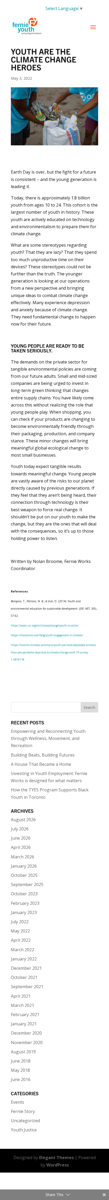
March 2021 (22, 1005)
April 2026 (21, 847)
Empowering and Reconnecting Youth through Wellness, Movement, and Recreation (48, 738)
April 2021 (21, 996)
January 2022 (24, 959)
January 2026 (24, 866)
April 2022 (21, 940)
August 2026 (23, 820)
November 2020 (27, 1042)
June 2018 (20, 1061)
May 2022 (20, 931)
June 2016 (20, 1079)
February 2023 (25, 903)
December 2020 (26, 1033)
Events (17, 1102)
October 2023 (24, 894)
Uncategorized (25, 1120)
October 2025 (24, 875)
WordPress (57, 1165)
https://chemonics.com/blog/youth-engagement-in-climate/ (47, 635)
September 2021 (27, 986)
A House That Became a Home (41, 764)
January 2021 (24, 1024)
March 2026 (22, 857)
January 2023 (24, 912)
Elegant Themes (56, 1157)
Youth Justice (24, 1130)
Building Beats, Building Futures (43, 755)
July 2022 (20, 922)
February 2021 (25, 1014)
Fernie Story (23, 1111)
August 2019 (23, 1052)
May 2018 (20, 1070)
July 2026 (20, 829)
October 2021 (24, 977)
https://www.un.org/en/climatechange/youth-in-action (45, 625)
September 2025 (27, 884)
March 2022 (22, 950)
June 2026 (20, 838)
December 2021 (26, 968)
